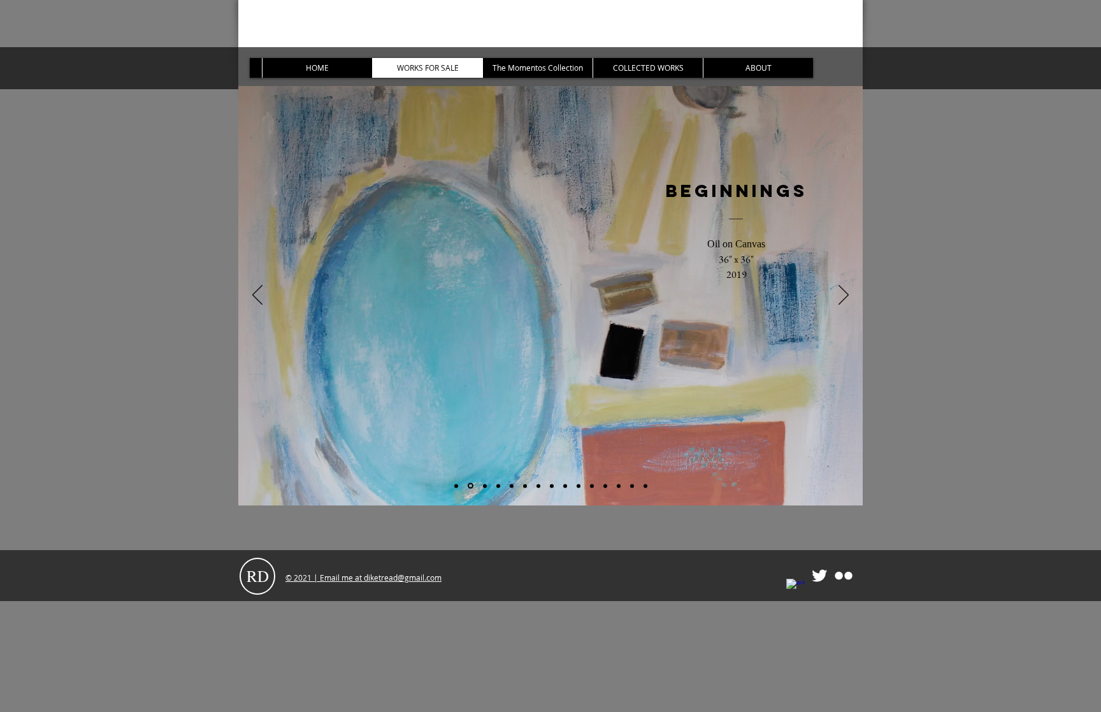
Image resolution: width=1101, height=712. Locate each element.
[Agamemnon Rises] (605, 486)
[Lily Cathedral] (592, 486)
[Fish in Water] (498, 486)
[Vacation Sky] (456, 486)
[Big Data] (525, 486)
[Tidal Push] (565, 486)
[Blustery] (552, 486)
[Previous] (257, 296)
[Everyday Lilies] (578, 486)
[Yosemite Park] (619, 486)
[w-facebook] (795, 588)
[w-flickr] (844, 576)
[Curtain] (645, 486)
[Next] (843, 296)
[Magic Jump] (512, 486)
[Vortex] (538, 486)
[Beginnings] (469, 486)
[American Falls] (632, 486)
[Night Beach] (484, 486)
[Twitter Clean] (819, 576)
